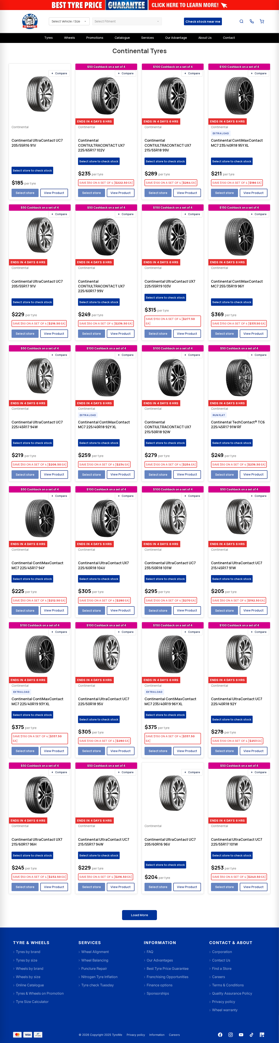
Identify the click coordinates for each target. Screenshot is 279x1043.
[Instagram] (231, 1035)
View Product (54, 193)
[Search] (241, 21)
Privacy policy (136, 1034)
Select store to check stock (32, 170)
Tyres (48, 38)
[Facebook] (220, 1035)
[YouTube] (241, 1035)
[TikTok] (251, 1035)
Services (147, 38)
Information (157, 1034)
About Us (205, 38)
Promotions (94, 38)
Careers (174, 1034)
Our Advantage (176, 38)
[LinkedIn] (262, 1035)
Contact (229, 38)
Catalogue (122, 38)
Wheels (69, 38)
